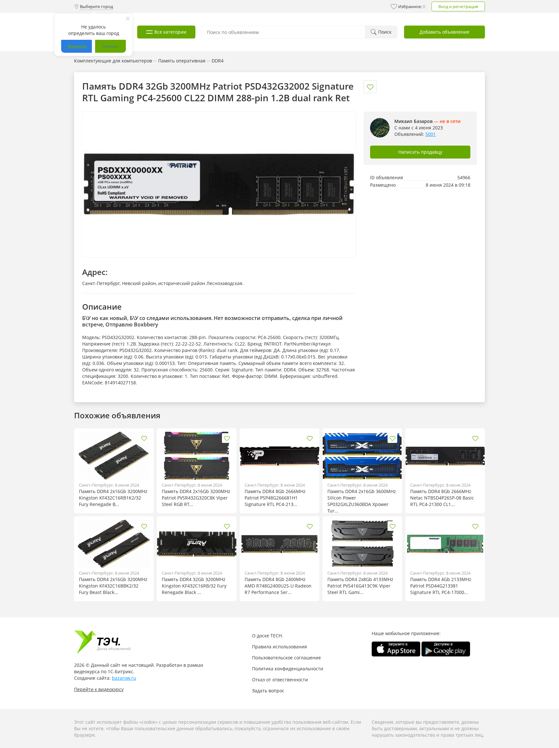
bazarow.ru (124, 678)
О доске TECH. (267, 635)
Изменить (77, 46)
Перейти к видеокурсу (99, 689)
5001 (430, 134)
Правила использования (279, 647)
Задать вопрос (268, 691)
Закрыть (110, 46)
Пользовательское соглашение (286, 657)
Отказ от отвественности (280, 679)
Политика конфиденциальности (287, 669)
